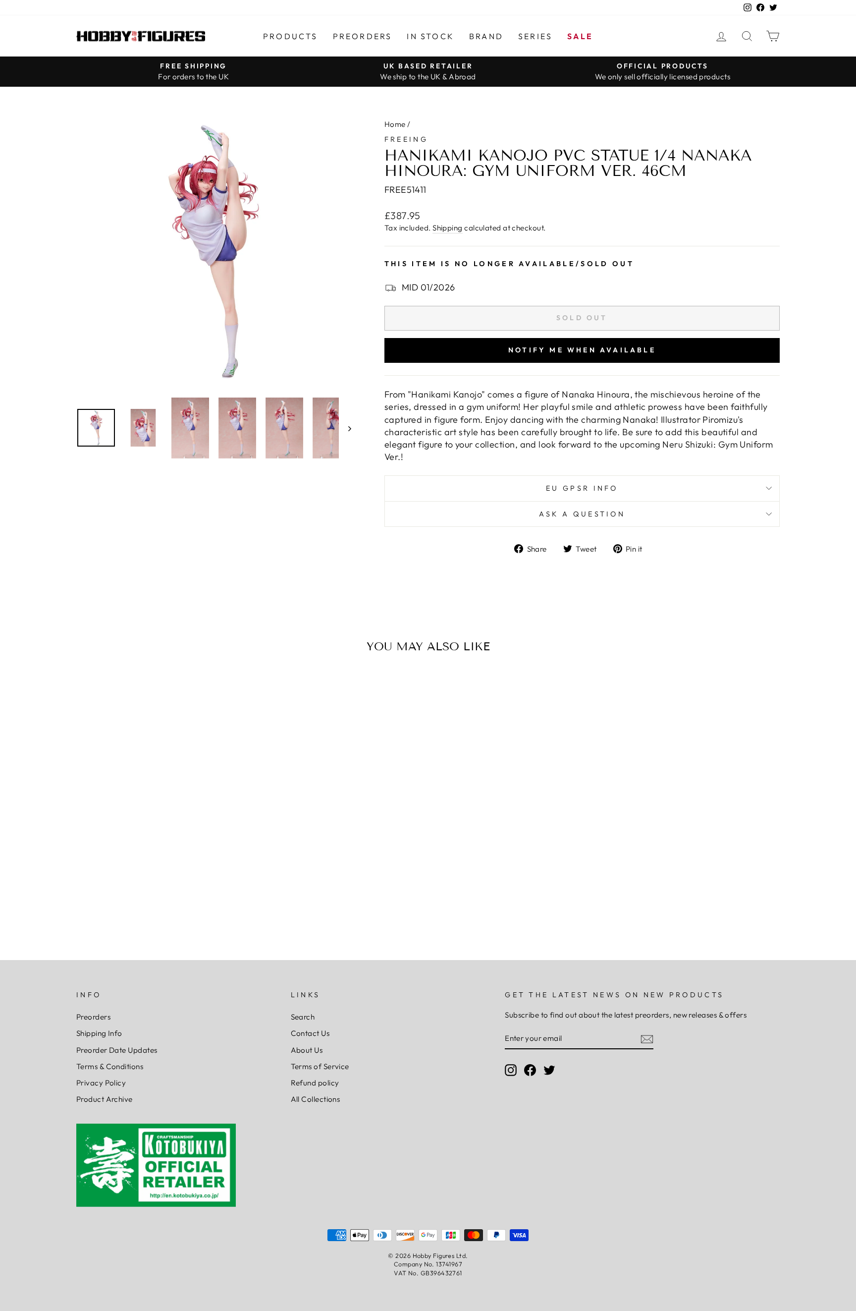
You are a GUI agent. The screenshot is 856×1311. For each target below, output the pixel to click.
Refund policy (315, 1082)
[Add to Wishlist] (88, 689)
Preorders (362, 36)
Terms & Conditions (109, 1066)
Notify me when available (582, 349)
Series (535, 36)
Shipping (447, 227)
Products (290, 36)
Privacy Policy (101, 1082)
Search (303, 1017)
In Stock (430, 36)
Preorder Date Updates (116, 1050)
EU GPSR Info (582, 488)
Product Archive (104, 1099)
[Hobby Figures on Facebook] (530, 1070)
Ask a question (582, 514)
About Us (307, 1050)
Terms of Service (320, 1066)
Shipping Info (99, 1033)
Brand (486, 36)
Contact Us (310, 1033)
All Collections (315, 1099)
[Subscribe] (647, 1038)
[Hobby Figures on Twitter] (549, 1070)
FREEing (406, 139)
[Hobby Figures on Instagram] (511, 1070)
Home (395, 124)
